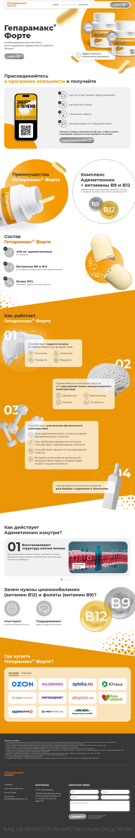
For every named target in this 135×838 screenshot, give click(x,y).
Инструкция (10, 793)
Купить (117, 5)
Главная (56, 4)
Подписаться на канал (74, 140)
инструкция (83, 4)
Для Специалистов (13, 789)
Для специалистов (68, 4)
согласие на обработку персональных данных (95, 817)
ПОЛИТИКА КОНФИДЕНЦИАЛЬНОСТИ (15, 798)
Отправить (77, 816)
